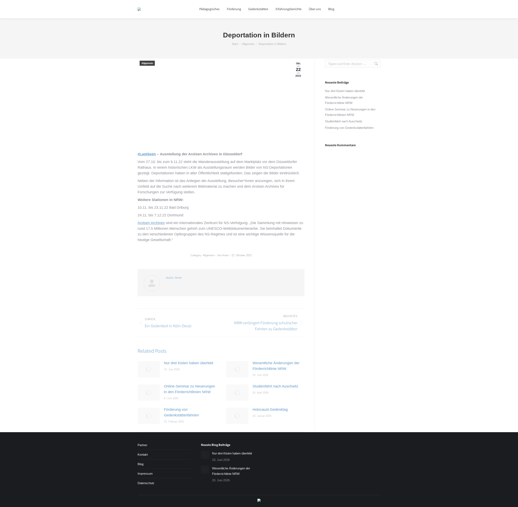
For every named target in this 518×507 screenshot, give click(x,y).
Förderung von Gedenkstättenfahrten (181, 412)
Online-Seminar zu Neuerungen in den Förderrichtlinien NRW (189, 389)
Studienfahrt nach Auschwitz (275, 386)
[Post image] (149, 369)
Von (222, 255)
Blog (140, 464)
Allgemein (147, 63)
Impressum (145, 473)
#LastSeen (147, 154)
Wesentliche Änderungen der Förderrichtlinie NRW (276, 366)
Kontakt (143, 454)
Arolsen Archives (151, 223)
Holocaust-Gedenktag (270, 410)
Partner (142, 445)
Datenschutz (146, 483)
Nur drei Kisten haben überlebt (188, 363)
